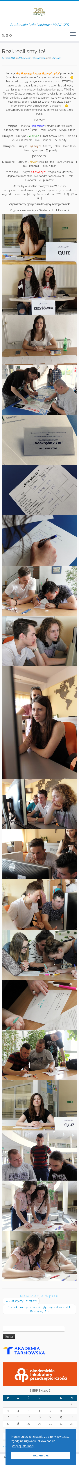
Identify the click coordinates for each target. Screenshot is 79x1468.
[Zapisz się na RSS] (4, 35)
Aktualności (24, 58)
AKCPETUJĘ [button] (41, 1455)
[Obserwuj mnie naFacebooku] (7, 35)
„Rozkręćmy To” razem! (21, 1301)
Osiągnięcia (39, 58)
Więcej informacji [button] (23, 1446)
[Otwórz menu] (73, 34)
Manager (56, 58)
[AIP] (40, 1374)
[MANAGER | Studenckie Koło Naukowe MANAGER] (39, 12)
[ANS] (30, 1351)
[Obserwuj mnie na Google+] (11, 35)
